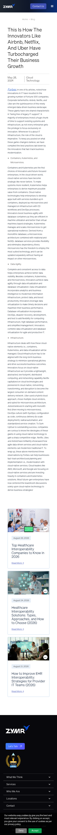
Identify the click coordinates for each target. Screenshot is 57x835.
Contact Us (38, 6)
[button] (52, 6)
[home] (9, 6)
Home (25, 19)
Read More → (18, 563)
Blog (33, 19)
